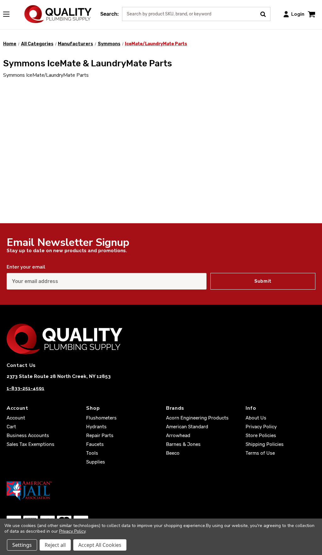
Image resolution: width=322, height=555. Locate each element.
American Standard (187, 427)
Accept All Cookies (99, 544)
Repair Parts (100, 435)
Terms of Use (260, 453)
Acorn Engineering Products (197, 418)
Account (16, 418)
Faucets (95, 444)
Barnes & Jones (183, 444)
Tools (92, 453)
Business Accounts (28, 435)
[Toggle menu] (9, 13)
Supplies (95, 462)
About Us (256, 418)
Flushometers (101, 418)
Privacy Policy (261, 427)
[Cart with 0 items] (311, 14)
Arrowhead (178, 435)
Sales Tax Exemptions (30, 444)
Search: (109, 14)
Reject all (55, 544)
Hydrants (96, 427)
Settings (22, 544)
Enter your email (26, 267)
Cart (11, 427)
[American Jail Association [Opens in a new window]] (161, 490)
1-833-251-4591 (25, 388)
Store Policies (261, 435)
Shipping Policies (265, 444)
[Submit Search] (265, 13)
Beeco (173, 453)
